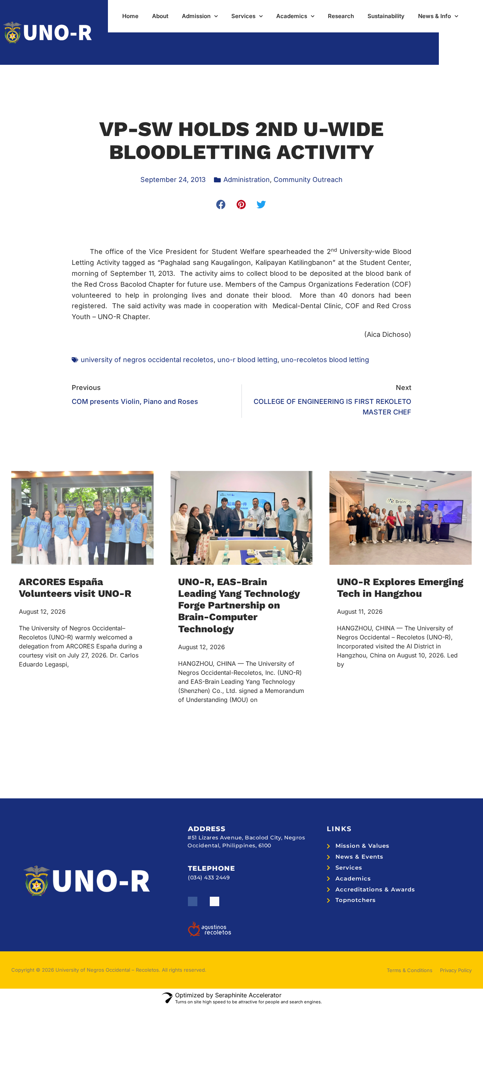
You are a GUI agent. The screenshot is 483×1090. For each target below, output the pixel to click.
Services (243, 16)
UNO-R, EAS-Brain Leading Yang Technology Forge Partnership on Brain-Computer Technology (239, 605)
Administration (246, 179)
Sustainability (386, 16)
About (160, 16)
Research (341, 16)
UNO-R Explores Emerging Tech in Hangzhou (400, 587)
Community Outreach (308, 179)
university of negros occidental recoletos (147, 360)
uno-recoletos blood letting (325, 360)
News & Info (434, 16)
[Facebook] (192, 901)
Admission (196, 16)
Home (130, 16)
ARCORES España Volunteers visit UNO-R (75, 587)
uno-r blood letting (247, 360)
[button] (221, 204)
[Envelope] (214, 901)
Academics (291, 16)
